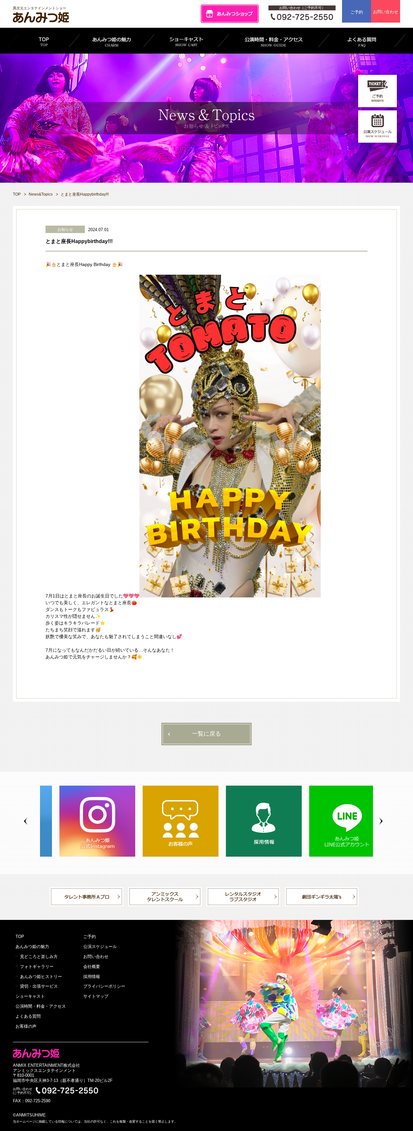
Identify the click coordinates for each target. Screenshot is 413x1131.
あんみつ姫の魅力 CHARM (112, 40)
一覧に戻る (206, 733)
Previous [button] (25, 821)
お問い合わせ (385, 11)
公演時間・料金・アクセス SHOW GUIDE (274, 40)
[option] (81, 821)
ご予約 (356, 12)
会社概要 (91, 966)
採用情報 (91, 976)
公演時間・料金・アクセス (40, 1006)
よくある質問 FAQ (362, 40)
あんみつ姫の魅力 (32, 946)
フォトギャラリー (37, 966)
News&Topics (41, 194)
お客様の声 (25, 1026)
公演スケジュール (100, 946)
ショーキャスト (30, 996)
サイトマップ (95, 996)
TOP (43, 40)
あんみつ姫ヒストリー (41, 976)
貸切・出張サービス (39, 986)
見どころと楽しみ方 (39, 956)
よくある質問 (28, 1016)
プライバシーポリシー (104, 986)
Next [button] (381, 821)
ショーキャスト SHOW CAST (186, 40)
